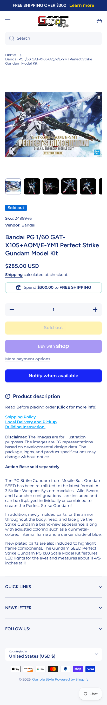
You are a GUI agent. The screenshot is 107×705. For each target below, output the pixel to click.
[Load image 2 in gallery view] (32, 186)
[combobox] (53, 38)
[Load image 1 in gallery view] (13, 186)
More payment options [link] (27, 359)
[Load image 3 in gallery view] (51, 186)
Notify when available (53, 375)
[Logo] (53, 21)
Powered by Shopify (71, 679)
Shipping (14, 274)
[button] (99, 21)
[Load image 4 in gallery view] (69, 186)
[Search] (9, 38)
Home (10, 55)
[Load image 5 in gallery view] (88, 186)
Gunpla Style (43, 679)
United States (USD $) (32, 656)
